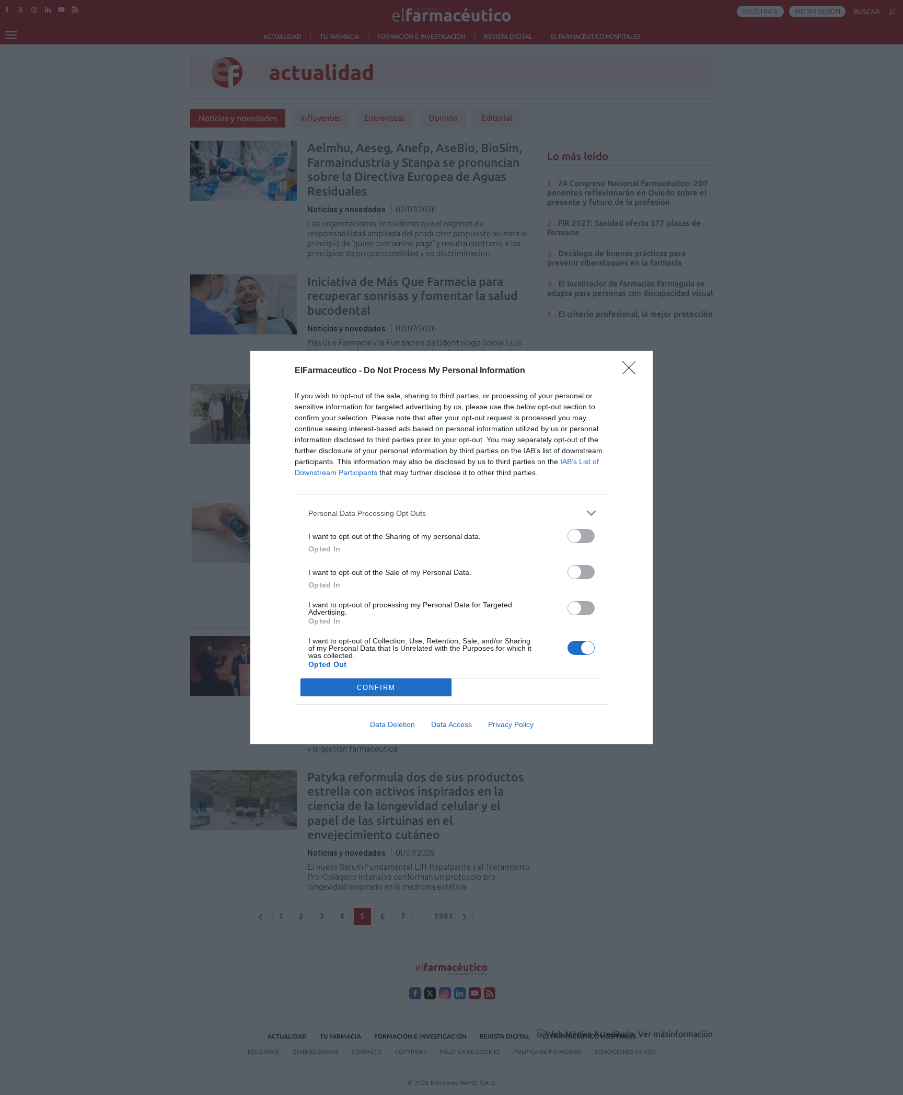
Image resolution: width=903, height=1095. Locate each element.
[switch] (581, 536)
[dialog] (451, 547)
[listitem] (451, 513)
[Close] (632, 371)
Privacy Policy (511, 724)
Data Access (451, 724)
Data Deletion (392, 724)
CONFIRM (376, 687)
